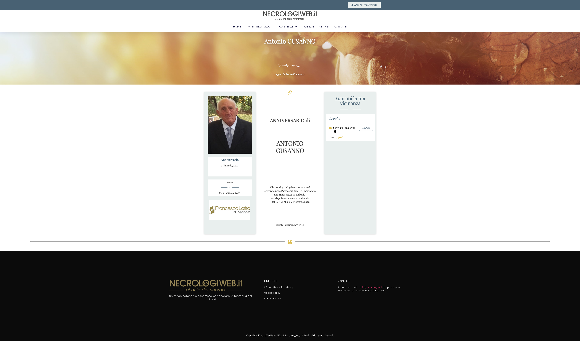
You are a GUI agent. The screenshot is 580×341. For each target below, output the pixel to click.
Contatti (340, 26)
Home (237, 26)
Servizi (324, 26)
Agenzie (308, 26)
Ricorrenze (285, 26)
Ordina (366, 127)
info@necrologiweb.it (372, 287)
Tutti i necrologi (258, 26)
